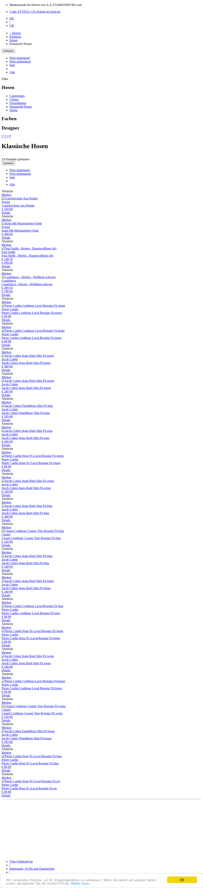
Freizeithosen (18, 103)
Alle (12, 72)
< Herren (15, 33)
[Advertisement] (101, 829)
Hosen (14, 40)
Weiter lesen (80, 883)
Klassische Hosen (21, 106)
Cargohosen (17, 96)
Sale (12, 65)
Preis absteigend (20, 58)
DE (12, 18)
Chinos (14, 99)
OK (182, 879)
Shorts (13, 110)
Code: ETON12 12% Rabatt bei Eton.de (35, 11)
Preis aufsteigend (20, 61)
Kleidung (15, 36)
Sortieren (8, 50)
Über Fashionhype (21, 861)
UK (12, 25)
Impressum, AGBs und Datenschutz (32, 868)
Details (6, 212)
